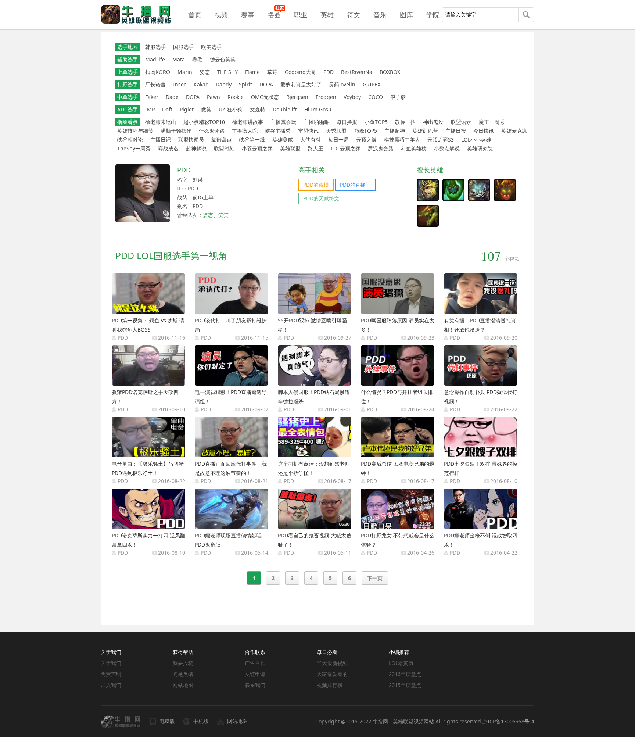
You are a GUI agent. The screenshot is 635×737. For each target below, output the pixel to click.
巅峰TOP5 (365, 130)
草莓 (272, 71)
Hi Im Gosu (317, 109)
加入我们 (111, 684)
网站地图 (183, 684)
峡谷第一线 (252, 139)
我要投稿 (183, 662)
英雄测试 (282, 139)
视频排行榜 (329, 684)
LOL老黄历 (401, 662)
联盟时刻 (224, 148)
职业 (300, 14)
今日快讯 (483, 130)
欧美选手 (211, 46)
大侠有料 (310, 139)
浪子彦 (398, 96)
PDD (328, 71)
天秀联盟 (336, 130)
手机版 (201, 721)
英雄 (327, 14)
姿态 (205, 71)
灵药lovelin (342, 84)
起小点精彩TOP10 (204, 121)
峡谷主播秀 (278, 130)
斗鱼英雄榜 (414, 148)
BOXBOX (390, 71)
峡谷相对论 (130, 139)
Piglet (187, 109)
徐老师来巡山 (160, 121)
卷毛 (197, 59)
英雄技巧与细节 (135, 130)
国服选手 (183, 46)
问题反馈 (183, 673)
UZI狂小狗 (231, 109)
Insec (179, 84)
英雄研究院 (480, 148)
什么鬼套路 (212, 130)
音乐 (380, 14)
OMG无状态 (265, 96)
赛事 (247, 14)
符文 (353, 14)
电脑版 (167, 721)
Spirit (245, 84)
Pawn (213, 96)
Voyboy (352, 96)
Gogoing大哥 (300, 71)
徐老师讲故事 (247, 121)
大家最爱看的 (332, 673)
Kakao (201, 84)
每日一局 (338, 139)
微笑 (206, 109)
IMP (150, 109)
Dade (172, 96)
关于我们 (111, 662)
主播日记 (160, 139)
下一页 (375, 578)
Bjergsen (297, 96)
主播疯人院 (245, 130)
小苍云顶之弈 (257, 148)
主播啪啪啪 (316, 121)
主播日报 (455, 130)
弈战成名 (168, 148)
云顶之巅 (366, 139)
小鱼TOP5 (376, 121)
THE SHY (227, 71)
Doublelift (285, 109)
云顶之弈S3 (440, 139)
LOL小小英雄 (476, 139)
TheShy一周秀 (134, 148)
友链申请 (255, 673)
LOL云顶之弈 (345, 148)
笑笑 (223, 214)
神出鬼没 (433, 121)
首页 (194, 14)
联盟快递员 (191, 139)
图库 (406, 14)
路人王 (315, 148)
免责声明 (111, 673)
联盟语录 (461, 121)
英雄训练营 (425, 130)
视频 (221, 14)
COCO (375, 96)
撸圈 (274, 14)
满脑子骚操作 (176, 130)
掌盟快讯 (308, 130)
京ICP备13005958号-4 (508, 721)
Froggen (326, 96)
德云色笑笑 (223, 59)
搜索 (526, 15)
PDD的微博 (316, 184)
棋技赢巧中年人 (402, 139)
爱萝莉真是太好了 (301, 84)
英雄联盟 (290, 148)
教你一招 (405, 121)
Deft (167, 109)
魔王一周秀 (492, 121)
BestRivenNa (356, 71)
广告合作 (255, 662)
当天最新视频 (332, 662)
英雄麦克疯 (514, 130)
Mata (178, 59)
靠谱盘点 (221, 139)
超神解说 (196, 148)
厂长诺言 (155, 84)
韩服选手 (155, 46)
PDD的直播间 (355, 184)
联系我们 (255, 684)
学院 (433, 14)
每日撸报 (347, 121)
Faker (151, 96)
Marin (184, 71)
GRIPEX (371, 84)
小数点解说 (447, 148)
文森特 (257, 109)
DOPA (266, 84)
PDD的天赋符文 (321, 198)
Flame (252, 71)
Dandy (224, 84)
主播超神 (394, 130)
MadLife (155, 59)
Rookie (235, 96)
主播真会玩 (283, 121)
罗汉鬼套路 (381, 148)
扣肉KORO (157, 71)
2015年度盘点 (405, 684)
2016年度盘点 (405, 673)
